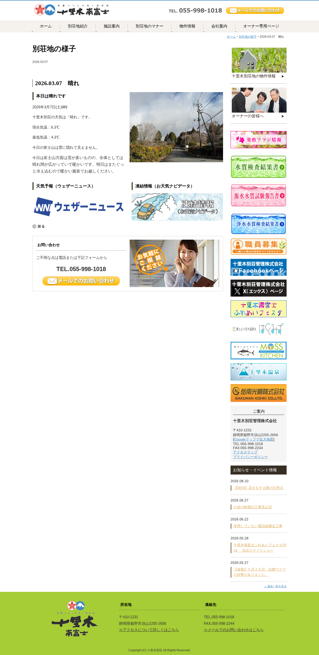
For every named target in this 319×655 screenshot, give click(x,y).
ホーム (46, 26)
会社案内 (219, 26)
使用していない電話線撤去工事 (258, 526)
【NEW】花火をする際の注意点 (258, 488)
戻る (38, 226)
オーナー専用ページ (261, 26)
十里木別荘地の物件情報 (254, 76)
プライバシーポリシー (250, 457)
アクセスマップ (245, 452)
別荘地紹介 (78, 26)
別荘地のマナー (149, 26)
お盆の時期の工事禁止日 (253, 507)
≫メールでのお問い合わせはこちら (234, 630)
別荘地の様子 (248, 36)
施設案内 (112, 26)
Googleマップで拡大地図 (253, 439)
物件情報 (187, 26)
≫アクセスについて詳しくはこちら (149, 630)
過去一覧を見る (277, 586)
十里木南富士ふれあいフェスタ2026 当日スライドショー (260, 547)
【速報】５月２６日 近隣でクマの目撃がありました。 (260, 572)
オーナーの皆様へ (248, 116)
